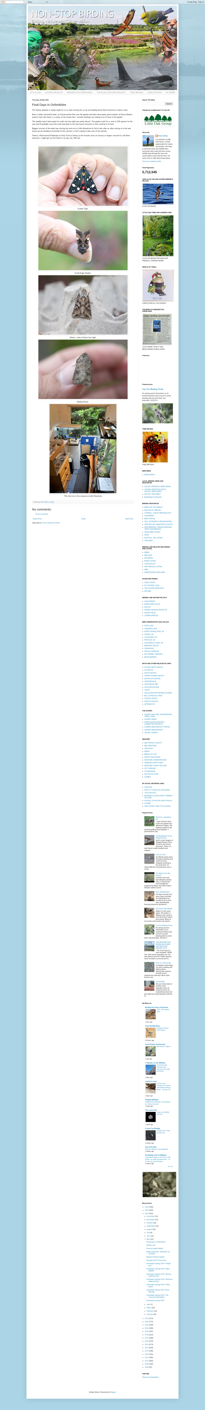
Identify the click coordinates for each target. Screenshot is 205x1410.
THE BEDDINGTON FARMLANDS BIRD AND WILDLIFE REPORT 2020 (163, 945)
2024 (147, 1213)
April (149, 1304)
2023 (147, 1318)
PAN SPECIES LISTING (153, 567)
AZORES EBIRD (150, 719)
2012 (147, 1354)
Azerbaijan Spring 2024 (155, 1300)
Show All (170, 1166)
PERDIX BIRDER (151, 1100)
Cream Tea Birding (152, 1128)
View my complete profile (151, 161)
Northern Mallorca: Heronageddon (156, 1149)
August (149, 1229)
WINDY (147, 751)
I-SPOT (147, 690)
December (151, 1216)
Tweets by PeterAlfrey (150, 1377)
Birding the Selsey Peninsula (156, 1007)
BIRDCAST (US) (150, 754)
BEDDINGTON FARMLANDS (79, 92)
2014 (147, 1348)
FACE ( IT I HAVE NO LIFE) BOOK (157, 790)
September (151, 1226)
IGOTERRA (148, 558)
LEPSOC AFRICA (151, 698)
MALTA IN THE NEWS (164, 909)
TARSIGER (148, 541)
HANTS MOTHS (150, 673)
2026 (147, 1207)
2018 (147, 1335)
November (151, 1220)
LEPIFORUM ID (150, 681)
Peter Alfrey (163, 136)
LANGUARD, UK (150, 637)
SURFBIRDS (149, 516)
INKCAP (147, 607)
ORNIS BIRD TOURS (152, 532)
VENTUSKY (148, 748)
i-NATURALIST (150, 564)
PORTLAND (149, 626)
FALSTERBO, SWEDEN (153, 654)
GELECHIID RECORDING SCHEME (158, 693)
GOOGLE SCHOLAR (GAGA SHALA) (158, 801)
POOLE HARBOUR (151, 651)
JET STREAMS (150, 768)
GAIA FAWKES (149, 601)
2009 (147, 1364)
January (150, 1314)
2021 (147, 1325)
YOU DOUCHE (150, 793)
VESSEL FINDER (151, 733)
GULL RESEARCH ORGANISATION (158, 521)
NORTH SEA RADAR (152, 757)
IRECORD (148, 555)
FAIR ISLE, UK (149, 640)
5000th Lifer (150, 1245)
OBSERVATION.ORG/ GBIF (154, 572)
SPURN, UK (149, 634)
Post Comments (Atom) (51, 523)
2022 (147, 1322)
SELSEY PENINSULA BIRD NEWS (157, 486)
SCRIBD (147, 803)
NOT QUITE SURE (151, 774)
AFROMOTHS (149, 704)
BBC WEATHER (150, 746)
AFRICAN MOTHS (151, 701)
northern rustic (151, 1081)
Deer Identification (163, 892)
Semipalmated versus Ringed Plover (164, 837)
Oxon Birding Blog (152, 1026)
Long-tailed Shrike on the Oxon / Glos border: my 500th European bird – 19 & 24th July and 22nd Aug (158, 1159)
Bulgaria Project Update (155, 1257)
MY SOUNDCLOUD (151, 585)
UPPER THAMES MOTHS (154, 676)
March (149, 1308)
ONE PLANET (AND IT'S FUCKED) (157, 806)
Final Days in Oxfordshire (156, 1242)
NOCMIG (147, 591)
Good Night (160, 982)
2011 (147, 1357)
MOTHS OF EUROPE (152, 679)
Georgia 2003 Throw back (156, 1260)
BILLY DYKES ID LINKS (153, 696)
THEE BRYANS (136, 92)
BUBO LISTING (150, 561)
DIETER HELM (150, 613)
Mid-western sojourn (164, 1046)
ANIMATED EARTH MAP (153, 763)
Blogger (113, 1392)
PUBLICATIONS (154, 92)
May (148, 1239)
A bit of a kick (161, 855)
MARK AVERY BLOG (152, 604)
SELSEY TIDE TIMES (152, 494)
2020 (147, 1328)
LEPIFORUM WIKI (151, 684)
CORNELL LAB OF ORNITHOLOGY (157, 513)
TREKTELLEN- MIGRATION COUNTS (158, 524)
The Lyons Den (151, 1110)
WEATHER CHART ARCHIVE (155, 766)
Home (83, 519)
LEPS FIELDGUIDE (151, 687)
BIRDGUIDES (149, 475)
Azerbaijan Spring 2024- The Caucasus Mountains (157, 1296)
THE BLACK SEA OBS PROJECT (111, 92)
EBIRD (146, 552)
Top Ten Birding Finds (152, 389)
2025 (147, 1210)
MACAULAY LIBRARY (152, 510)
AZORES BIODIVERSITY (153, 730)
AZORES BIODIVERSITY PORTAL (157, 727)
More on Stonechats (163, 963)
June (149, 1236)
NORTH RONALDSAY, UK (154, 631)
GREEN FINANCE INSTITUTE (155, 610)
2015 (147, 1344)
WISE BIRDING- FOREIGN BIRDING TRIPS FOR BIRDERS (158, 528)
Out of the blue (151, 1147)
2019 (147, 1331)
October (150, 1223)
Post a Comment (42, 514)
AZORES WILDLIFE (54, 92)
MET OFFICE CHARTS (153, 743)
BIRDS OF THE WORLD (153, 507)
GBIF (146, 570)
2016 (147, 1341)
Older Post (129, 519)
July (148, 1233)
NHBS (146, 535)
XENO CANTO (149, 582)
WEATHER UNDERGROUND (155, 760)
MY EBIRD (170, 92)
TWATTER (148, 787)
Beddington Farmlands (153, 497)
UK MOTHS (148, 670)
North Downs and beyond (155, 1044)
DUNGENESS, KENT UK (153, 643)
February (150, 1311)
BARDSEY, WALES (151, 646)
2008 (147, 1367)
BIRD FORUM (149, 519)
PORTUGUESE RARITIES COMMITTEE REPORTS (154, 723)
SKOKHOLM (149, 648)
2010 (147, 1361)
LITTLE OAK (35, 92)
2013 (147, 1351)
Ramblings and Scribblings (155, 1155)
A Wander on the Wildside (155, 1063)
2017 (147, 1338)
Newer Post (37, 519)
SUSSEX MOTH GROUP (153, 667)
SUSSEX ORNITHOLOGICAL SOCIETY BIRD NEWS (155, 490)
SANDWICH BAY (150, 629)
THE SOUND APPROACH (154, 588)
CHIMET (147, 777)
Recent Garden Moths (154, 1248)
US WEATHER (149, 771)
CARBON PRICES (151, 616)
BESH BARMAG (150, 657)
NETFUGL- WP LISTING (153, 538)
